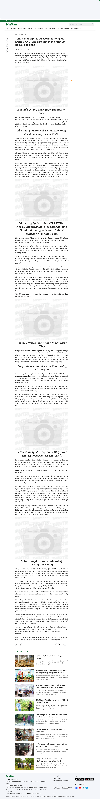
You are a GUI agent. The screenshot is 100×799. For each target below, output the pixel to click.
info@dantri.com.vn (36, 793)
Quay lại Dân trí (9, 20)
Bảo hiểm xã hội (38, 28)
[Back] (7, 51)
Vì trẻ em (30, 28)
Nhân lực (13, 28)
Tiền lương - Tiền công (63, 28)
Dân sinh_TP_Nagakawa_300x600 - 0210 (82, 36)
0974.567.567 (65, 789)
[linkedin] (7, 41)
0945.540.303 (58, 778)
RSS (54, 793)
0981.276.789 (18, 793)
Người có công (22, 28)
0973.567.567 (56, 789)
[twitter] (7, 38)
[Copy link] (7, 44)
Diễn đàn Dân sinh (76, 28)
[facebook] (7, 35)
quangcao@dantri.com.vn (61, 780)
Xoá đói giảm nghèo (49, 28)
